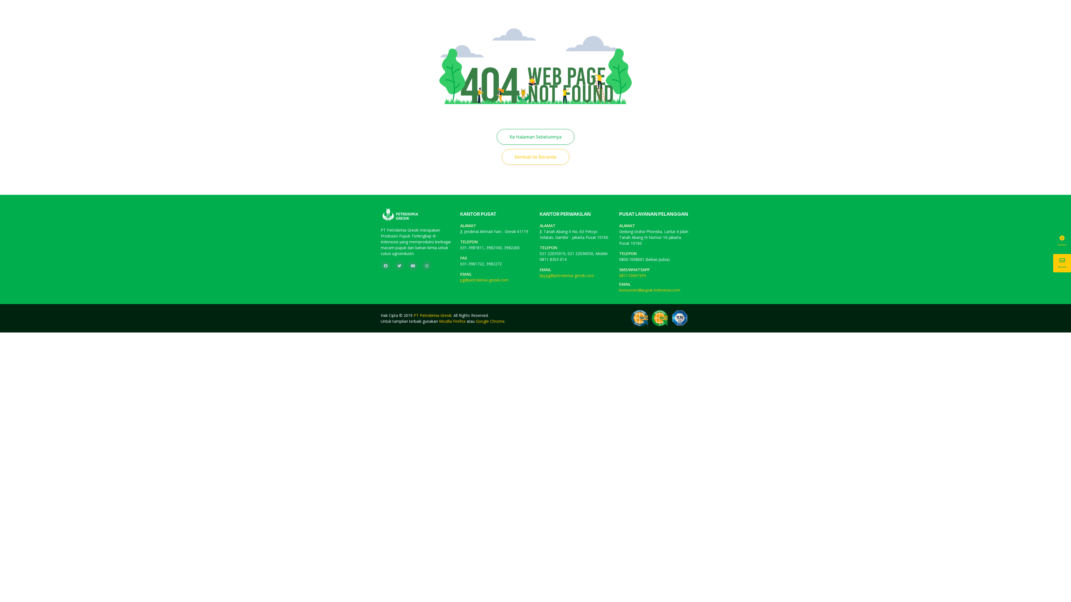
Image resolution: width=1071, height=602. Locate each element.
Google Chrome (490, 321)
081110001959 (632, 275)
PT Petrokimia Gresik (433, 315)
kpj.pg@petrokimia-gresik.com (567, 275)
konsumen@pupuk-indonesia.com (649, 290)
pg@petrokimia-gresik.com (484, 280)
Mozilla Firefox (452, 321)
